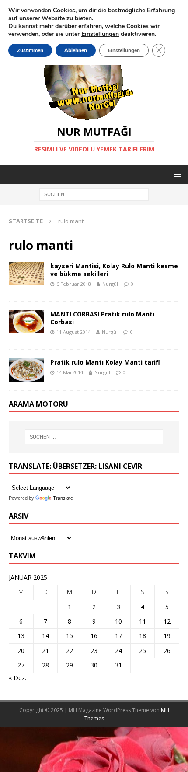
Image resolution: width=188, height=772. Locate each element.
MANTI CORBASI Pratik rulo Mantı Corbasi (102, 318)
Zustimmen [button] (30, 50)
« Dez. (17, 678)
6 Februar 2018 (73, 284)
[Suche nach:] (94, 194)
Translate (63, 498)
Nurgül (110, 284)
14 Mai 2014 (69, 372)
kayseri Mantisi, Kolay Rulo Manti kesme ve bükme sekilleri (114, 270)
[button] (176, 174)
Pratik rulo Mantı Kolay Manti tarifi (105, 362)
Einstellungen (124, 50)
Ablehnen (75, 50)
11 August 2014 (73, 332)
